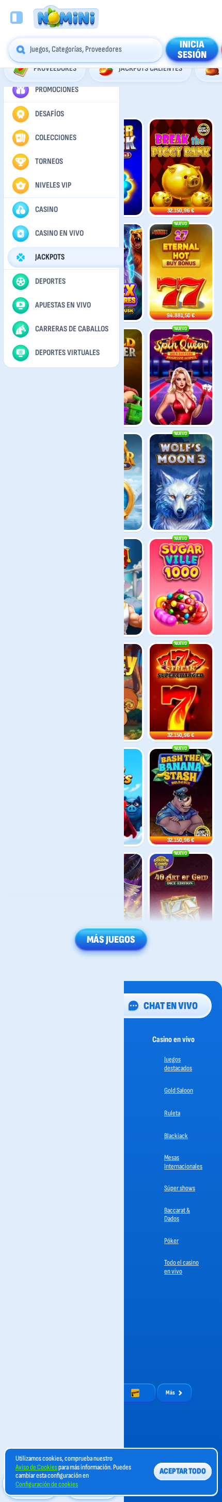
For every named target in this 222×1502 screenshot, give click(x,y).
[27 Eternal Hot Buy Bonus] (181, 273)
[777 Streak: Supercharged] (181, 692)
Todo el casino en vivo (181, 1267)
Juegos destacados (178, 1063)
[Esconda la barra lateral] (16, 17)
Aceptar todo (183, 1471)
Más (170, 1393)
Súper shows (179, 1188)
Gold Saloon (178, 1090)
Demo (41, 208)
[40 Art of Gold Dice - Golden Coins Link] (181, 902)
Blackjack (176, 1135)
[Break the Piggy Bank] (181, 168)
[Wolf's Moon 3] (181, 482)
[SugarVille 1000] (181, 587)
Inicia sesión (192, 49)
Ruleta (172, 1113)
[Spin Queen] (181, 377)
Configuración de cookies (46, 1484)
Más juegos (111, 939)
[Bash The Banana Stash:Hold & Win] (181, 797)
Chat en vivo (171, 1006)
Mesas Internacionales (183, 1162)
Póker (171, 1240)
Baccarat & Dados (177, 1214)
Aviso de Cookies (36, 1467)
